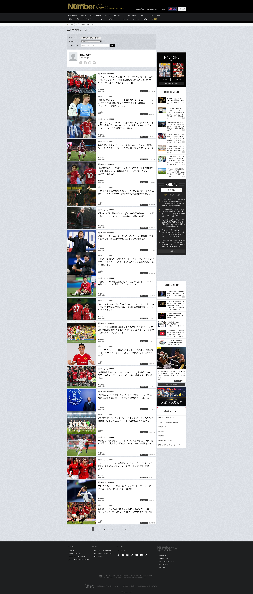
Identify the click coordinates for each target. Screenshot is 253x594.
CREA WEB (125, 586)
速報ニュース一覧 (74, 553)
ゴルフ (142, 15)
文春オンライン (114, 586)
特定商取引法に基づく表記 (166, 440)
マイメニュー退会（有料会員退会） (168, 422)
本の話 (133, 586)
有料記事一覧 (162, 427)
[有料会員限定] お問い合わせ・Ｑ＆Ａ (169, 445)
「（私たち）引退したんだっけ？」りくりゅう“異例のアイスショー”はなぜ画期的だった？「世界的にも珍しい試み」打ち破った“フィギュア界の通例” (173, 233)
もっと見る (171, 251)
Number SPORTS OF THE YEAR (79, 560)
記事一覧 (72, 551)
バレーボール (136, 19)
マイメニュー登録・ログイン (166, 417)
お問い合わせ (162, 555)
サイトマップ (162, 567)
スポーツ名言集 (98, 557)
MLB (91, 15)
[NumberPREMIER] (172, 9)
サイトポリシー (163, 564)
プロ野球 (83, 15)
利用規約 (161, 431)
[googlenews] (141, 555)
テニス (151, 15)
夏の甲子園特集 (72, 15)
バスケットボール (123, 19)
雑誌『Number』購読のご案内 (102, 551)
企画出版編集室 (142, 586)
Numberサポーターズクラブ (77, 557)
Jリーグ (107, 15)
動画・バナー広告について (166, 561)
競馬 (158, 15)
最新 (165, 195)
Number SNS (121, 551)
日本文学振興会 (153, 586)
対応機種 (161, 436)
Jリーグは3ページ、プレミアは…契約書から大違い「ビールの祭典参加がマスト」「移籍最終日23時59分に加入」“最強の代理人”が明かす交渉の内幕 (173, 203)
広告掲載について (164, 558)
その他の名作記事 (171, 384)
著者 (72, 24)
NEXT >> (127, 529)
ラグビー (101, 19)
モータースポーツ (88, 19)
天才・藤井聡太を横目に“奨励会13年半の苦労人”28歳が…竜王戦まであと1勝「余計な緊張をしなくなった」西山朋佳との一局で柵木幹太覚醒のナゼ (173, 223)
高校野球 (98, 15)
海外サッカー (117, 15)
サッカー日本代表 (131, 15)
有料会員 (182, 9)
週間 (178, 195)
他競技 (145, 19)
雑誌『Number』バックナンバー (103, 553)
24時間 (172, 195)
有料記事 (154, 19)
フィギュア (110, 19)
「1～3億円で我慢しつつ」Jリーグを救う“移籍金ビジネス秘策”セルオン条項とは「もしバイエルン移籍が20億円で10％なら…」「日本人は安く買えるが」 (173, 213)
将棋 (78, 19)
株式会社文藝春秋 (102, 586)
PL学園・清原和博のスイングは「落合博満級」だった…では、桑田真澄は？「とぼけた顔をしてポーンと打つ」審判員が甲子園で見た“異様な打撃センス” (173, 243)
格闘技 (70, 19)
